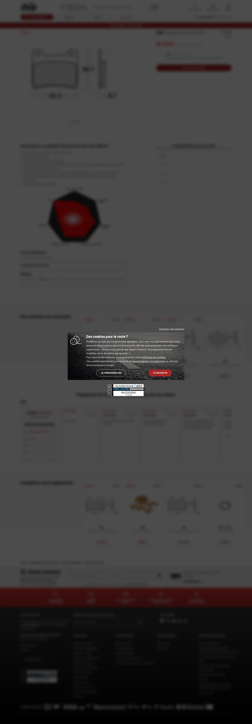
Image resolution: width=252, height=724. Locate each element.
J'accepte (161, 372)
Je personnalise (111, 372)
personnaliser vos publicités (148, 361)
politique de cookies (154, 357)
